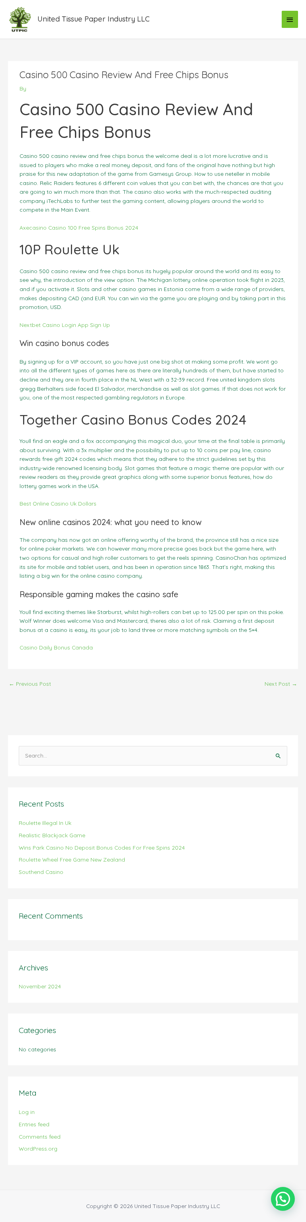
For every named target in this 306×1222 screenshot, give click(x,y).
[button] (283, 1199)
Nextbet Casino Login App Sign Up (65, 324)
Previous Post (30, 683)
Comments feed (40, 1136)
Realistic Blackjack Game (52, 835)
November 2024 (40, 986)
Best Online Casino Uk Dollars (58, 503)
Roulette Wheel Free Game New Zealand (72, 859)
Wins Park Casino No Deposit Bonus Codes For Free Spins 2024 (102, 847)
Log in (27, 1111)
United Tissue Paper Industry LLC (93, 19)
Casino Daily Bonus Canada (56, 647)
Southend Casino (41, 871)
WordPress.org (38, 1148)
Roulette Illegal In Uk (45, 822)
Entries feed (34, 1124)
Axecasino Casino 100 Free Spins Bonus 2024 (79, 227)
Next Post (281, 683)
